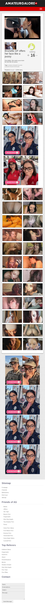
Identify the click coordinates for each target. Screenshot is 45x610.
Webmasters (5, 492)
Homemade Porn (8, 535)
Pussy (5, 524)
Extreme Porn (7, 533)
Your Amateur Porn (8, 522)
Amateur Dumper (6, 564)
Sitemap (4, 497)
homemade (16, 66)
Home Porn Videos (8, 528)
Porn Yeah (5, 570)
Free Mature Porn (8, 530)
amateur (10, 65)
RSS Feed (5, 495)
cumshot (7, 66)
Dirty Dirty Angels (8, 519)
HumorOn (4, 554)
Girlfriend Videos (6, 549)
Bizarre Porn (6, 514)
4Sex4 (3, 557)
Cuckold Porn (7, 540)
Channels (4, 490)
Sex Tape (6, 511)
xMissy (5, 509)
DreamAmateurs (6, 559)
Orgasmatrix (6, 516)
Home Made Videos (8, 538)
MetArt (5, 506)
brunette (20, 65)
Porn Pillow (5, 572)
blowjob (15, 65)
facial (11, 66)
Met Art (4, 562)
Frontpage (5, 487)
